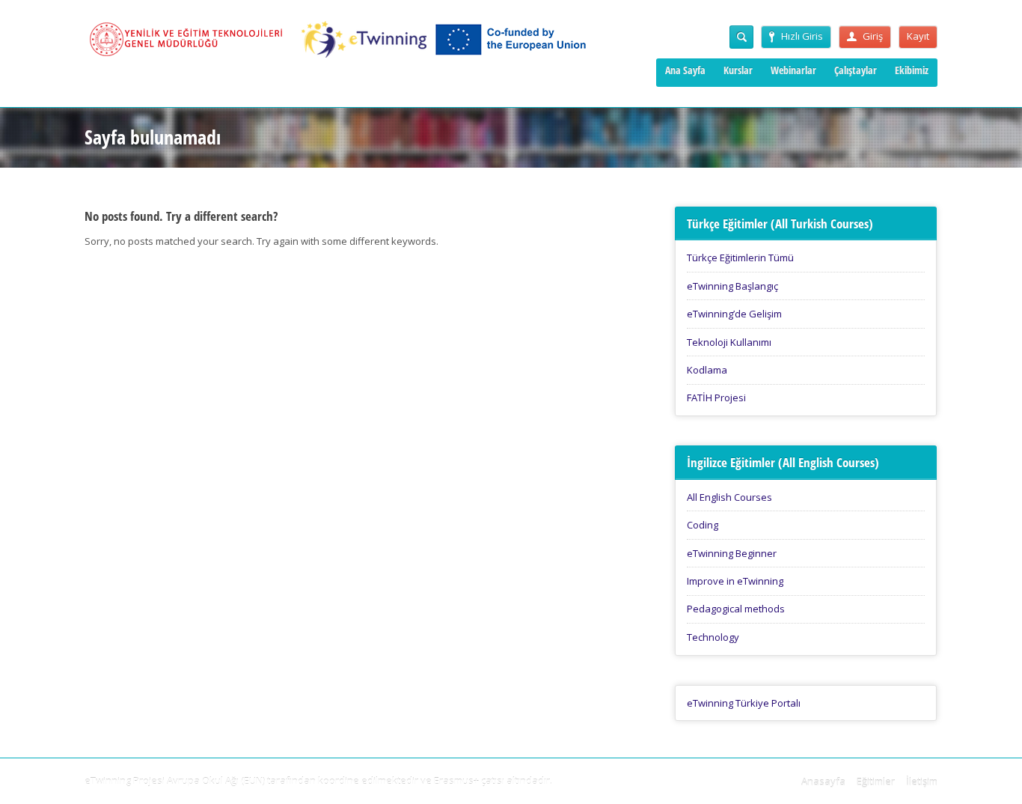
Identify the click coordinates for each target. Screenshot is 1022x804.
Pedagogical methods (736, 608)
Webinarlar (793, 70)
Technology (713, 637)
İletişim (921, 781)
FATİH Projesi (716, 397)
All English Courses (729, 497)
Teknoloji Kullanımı (729, 342)
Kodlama (707, 370)
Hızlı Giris (802, 36)
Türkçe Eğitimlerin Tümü (740, 257)
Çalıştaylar (855, 70)
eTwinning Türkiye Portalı (744, 703)
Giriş (873, 36)
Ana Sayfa (685, 70)
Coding (702, 525)
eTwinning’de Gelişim (734, 313)
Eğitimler (876, 781)
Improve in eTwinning (735, 581)
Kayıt (918, 36)
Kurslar (738, 70)
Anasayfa (823, 781)
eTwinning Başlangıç (732, 286)
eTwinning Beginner (732, 553)
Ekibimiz (911, 70)
